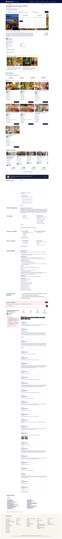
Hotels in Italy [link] (7, 522)
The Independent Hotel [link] (10, 507)
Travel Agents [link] (28, 526)
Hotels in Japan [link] (7, 529)
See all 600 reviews (25, 491)
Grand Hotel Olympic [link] (10, 501)
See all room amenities (24, 246)
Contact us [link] (17, 522)
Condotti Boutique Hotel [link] (30, 500)
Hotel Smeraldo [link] (29, 504)
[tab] (8, 497)
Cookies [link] (38, 522)
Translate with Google (24, 331)
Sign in (55, 1)
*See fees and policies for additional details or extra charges (28, 227)
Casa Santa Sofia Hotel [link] (30, 507)
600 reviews (8, 314)
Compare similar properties (27, 171)
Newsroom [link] (28, 522)
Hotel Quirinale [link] (29, 499)
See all (7, 47)
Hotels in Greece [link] (8, 532)
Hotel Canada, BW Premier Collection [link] (12, 504)
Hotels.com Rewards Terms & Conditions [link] (40, 528)
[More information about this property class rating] (9, 7)
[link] (46, 4)
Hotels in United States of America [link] (10, 521)
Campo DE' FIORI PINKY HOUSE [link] (11, 506)
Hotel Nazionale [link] (29, 501)
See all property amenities (24, 237)
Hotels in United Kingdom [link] (9, 525)
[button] (24, 19)
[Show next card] (48, 161)
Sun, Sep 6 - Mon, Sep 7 (24, 12)
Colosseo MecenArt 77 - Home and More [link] (13, 505)
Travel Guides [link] (49, 522)
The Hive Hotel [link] (9, 508)
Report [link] (9, 326)
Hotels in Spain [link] (7, 528)
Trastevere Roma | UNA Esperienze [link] (32, 502)
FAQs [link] (16, 521)
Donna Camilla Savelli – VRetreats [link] (31, 503)
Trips (50, 1)
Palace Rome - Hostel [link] (10, 500)
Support (47, 1)
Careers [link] (48, 521)
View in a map (23, 193)
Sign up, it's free (45, 176)
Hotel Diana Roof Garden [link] (10, 503)
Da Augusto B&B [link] (9, 499)
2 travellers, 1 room (36, 12)
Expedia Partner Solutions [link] (30, 523)
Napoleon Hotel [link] (9, 502)
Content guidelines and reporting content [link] (41, 526)
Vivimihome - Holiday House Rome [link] (32, 505)
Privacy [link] (38, 521)
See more (21, 205)
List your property (41, 1)
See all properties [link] (10, 4)
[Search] (47, 306)
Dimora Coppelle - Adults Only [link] (31, 506)
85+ (46, 28)
